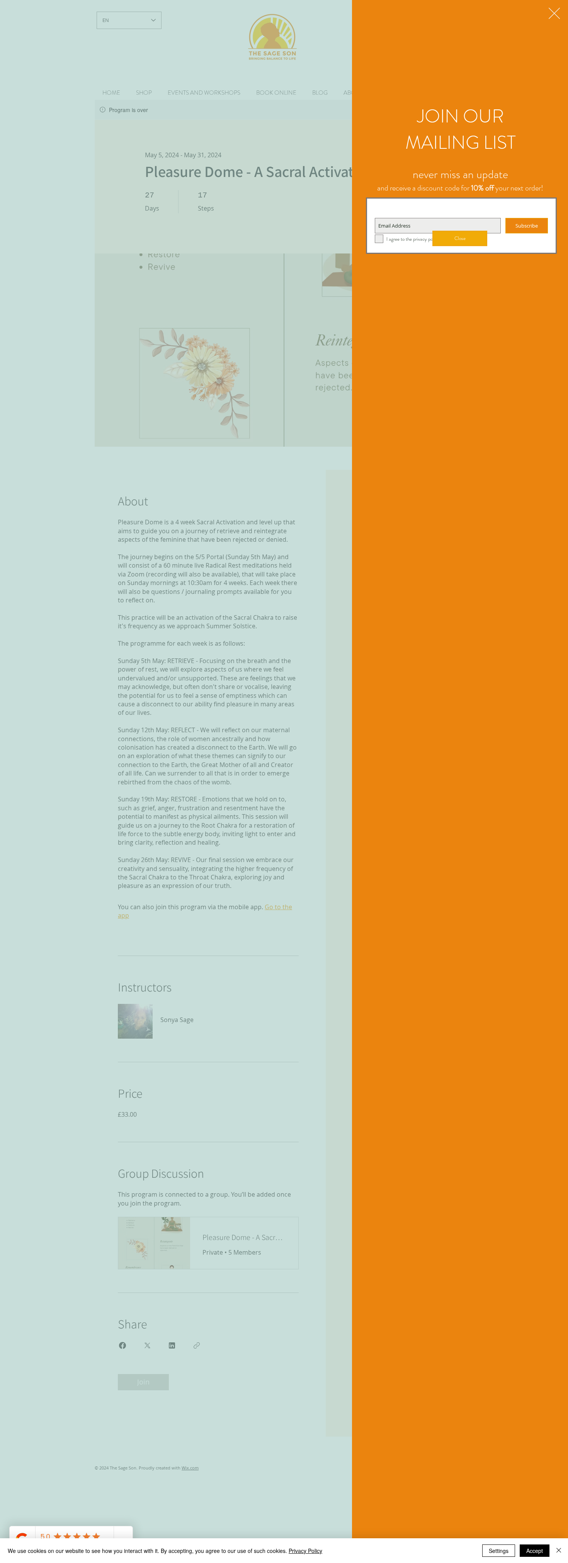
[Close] (558, 1550)
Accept (534, 1550)
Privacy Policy (305, 1550)
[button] (554, 13)
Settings (498, 1550)
